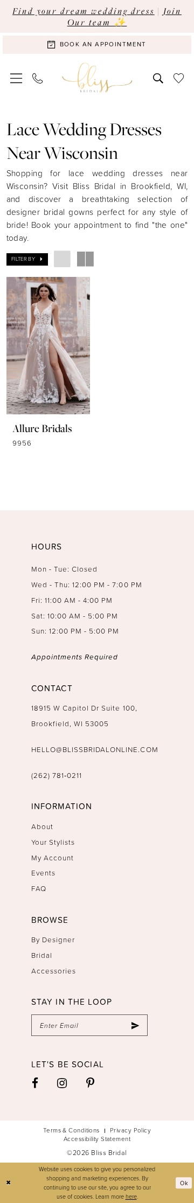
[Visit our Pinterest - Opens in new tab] (90, 1083)
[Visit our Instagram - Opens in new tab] (62, 1083)
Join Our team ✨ (124, 16)
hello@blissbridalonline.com (94, 749)
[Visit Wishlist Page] (178, 77)
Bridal (41, 955)
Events (43, 872)
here (131, 1196)
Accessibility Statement (97, 1139)
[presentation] (48, 345)
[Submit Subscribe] (135, 1025)
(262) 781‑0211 (56, 775)
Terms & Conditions (71, 1130)
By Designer (53, 939)
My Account (52, 857)
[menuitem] (16, 77)
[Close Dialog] (9, 1183)
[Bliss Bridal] (97, 77)
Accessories (53, 970)
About (42, 826)
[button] (16, 77)
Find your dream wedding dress (83, 11)
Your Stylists (53, 842)
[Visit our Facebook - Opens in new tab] (35, 1083)
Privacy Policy (130, 1130)
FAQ (38, 888)
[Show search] (158, 77)
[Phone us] (37, 77)
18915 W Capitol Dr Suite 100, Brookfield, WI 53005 (84, 715)
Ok (184, 1183)
